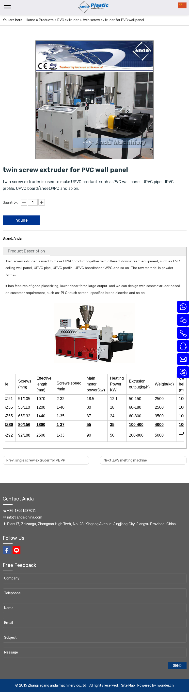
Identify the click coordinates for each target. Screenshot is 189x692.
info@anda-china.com (24, 517)
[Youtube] (16, 550)
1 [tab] (89, 152)
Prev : (35, 460)
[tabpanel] (94, 100)
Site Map (128, 685)
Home (30, 20)
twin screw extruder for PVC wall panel (113, 20)
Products (46, 20)
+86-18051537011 (21, 510)
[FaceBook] (7, 550)
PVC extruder (68, 20)
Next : (125, 460)
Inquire (21, 220)
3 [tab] (99, 152)
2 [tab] (94, 152)
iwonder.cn (165, 685)
